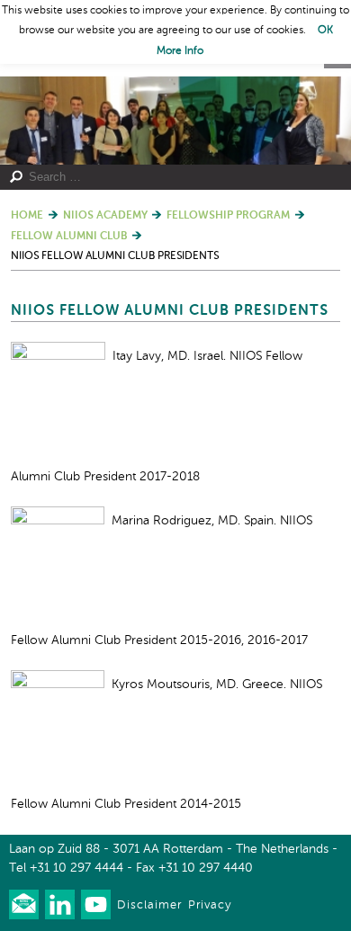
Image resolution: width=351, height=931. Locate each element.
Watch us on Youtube (96, 904)
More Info (180, 51)
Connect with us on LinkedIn (60, 904)
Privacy (209, 905)
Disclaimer (149, 905)
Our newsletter (24, 904)
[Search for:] (168, 177)
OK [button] (325, 30)
